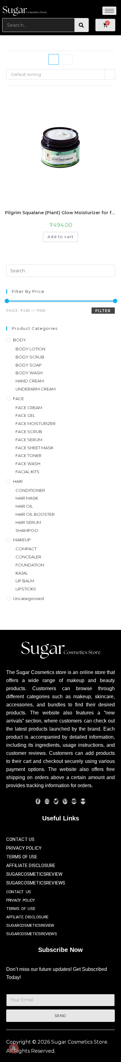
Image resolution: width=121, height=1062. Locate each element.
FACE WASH (28, 463)
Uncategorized (28, 598)
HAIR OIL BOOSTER (35, 514)
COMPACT (26, 548)
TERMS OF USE (21, 857)
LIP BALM (25, 580)
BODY (19, 339)
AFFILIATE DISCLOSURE (30, 865)
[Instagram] (47, 801)
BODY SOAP (29, 364)
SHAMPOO (27, 530)
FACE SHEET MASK (34, 447)
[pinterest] (65, 801)
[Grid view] (53, 59)
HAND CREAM (30, 380)
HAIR (18, 481)
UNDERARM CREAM (36, 388)
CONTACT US (20, 839)
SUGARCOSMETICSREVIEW (34, 874)
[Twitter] (56, 801)
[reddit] (74, 801)
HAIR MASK (27, 498)
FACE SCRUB (29, 431)
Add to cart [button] (60, 236)
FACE (18, 398)
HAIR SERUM (28, 522)
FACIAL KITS (27, 471)
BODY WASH (29, 372)
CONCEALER (28, 556)
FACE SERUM (29, 439)
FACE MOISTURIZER (36, 423)
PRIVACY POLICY (24, 848)
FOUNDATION (30, 564)
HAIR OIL (24, 506)
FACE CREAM (29, 407)
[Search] (81, 25)
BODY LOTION (30, 348)
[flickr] (83, 801)
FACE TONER (29, 455)
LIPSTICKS (26, 588)
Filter (103, 310)
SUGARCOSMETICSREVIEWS (35, 883)
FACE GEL (25, 415)
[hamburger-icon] (109, 11)
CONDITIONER (30, 490)
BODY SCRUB (30, 356)
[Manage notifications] (14, 1048)
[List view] (67, 59)
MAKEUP (22, 539)
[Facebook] (38, 801)
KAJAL (22, 572)
